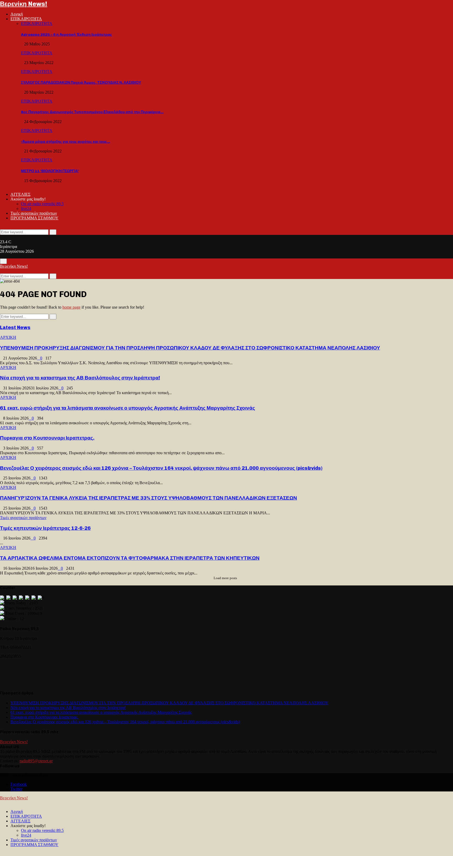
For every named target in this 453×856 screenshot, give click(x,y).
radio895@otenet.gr (36, 761)
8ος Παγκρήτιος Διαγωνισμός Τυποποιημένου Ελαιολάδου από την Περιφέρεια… (92, 112)
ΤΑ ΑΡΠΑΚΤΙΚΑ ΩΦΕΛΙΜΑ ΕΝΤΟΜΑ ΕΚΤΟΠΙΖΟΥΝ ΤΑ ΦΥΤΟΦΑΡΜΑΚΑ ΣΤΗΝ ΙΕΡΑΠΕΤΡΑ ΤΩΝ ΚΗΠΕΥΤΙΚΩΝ (130, 558)
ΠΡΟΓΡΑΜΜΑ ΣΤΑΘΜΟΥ (34, 218)
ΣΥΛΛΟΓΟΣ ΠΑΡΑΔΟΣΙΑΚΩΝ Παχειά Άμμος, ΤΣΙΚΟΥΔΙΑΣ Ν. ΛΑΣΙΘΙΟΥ (81, 82)
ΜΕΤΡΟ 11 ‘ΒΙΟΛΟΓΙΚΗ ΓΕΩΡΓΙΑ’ (50, 171)
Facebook (18, 784)
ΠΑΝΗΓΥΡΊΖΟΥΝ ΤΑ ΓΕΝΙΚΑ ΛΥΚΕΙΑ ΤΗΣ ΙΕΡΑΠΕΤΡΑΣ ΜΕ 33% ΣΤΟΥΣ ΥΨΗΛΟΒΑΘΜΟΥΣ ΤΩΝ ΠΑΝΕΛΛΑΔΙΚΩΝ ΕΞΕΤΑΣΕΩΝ (148, 498)
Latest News (15, 327)
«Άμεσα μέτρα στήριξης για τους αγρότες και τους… (65, 141)
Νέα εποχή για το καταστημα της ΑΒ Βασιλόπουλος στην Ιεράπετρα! (80, 378)
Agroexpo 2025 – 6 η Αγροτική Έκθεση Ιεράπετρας (66, 34)
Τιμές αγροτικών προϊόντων (33, 213)
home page (71, 307)
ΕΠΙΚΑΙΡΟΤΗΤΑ (26, 19)
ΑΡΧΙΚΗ (8, 337)
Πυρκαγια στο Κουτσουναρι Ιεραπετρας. (47, 438)
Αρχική (16, 14)
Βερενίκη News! (23, 4)
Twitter (16, 789)
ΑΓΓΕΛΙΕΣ (20, 194)
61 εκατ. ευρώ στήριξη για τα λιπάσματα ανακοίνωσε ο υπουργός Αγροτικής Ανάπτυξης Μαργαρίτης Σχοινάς (127, 408)
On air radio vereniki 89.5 (42, 204)
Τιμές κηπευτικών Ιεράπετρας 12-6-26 (45, 528)
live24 (26, 208)
